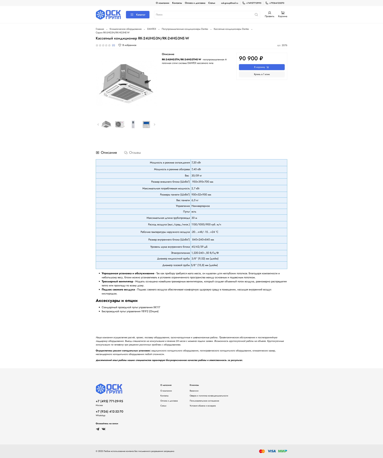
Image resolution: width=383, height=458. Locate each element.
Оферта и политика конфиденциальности (209, 395)
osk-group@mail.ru (229, 2)
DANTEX (151, 29)
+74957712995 (253, 2)
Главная (100, 29)
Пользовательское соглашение (204, 400)
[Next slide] (152, 83)
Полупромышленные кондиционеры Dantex (185, 29)
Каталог (140, 15)
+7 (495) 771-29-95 (109, 401)
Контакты (177, 3)
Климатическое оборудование (126, 29)
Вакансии (194, 390)
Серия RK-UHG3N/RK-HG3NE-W (113, 32)
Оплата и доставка (195, 3)
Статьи (211, 3)
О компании (162, 3)
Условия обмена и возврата (203, 405)
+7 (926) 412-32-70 (109, 411)
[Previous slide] (100, 83)
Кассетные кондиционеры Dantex (231, 29)
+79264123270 (276, 2)
